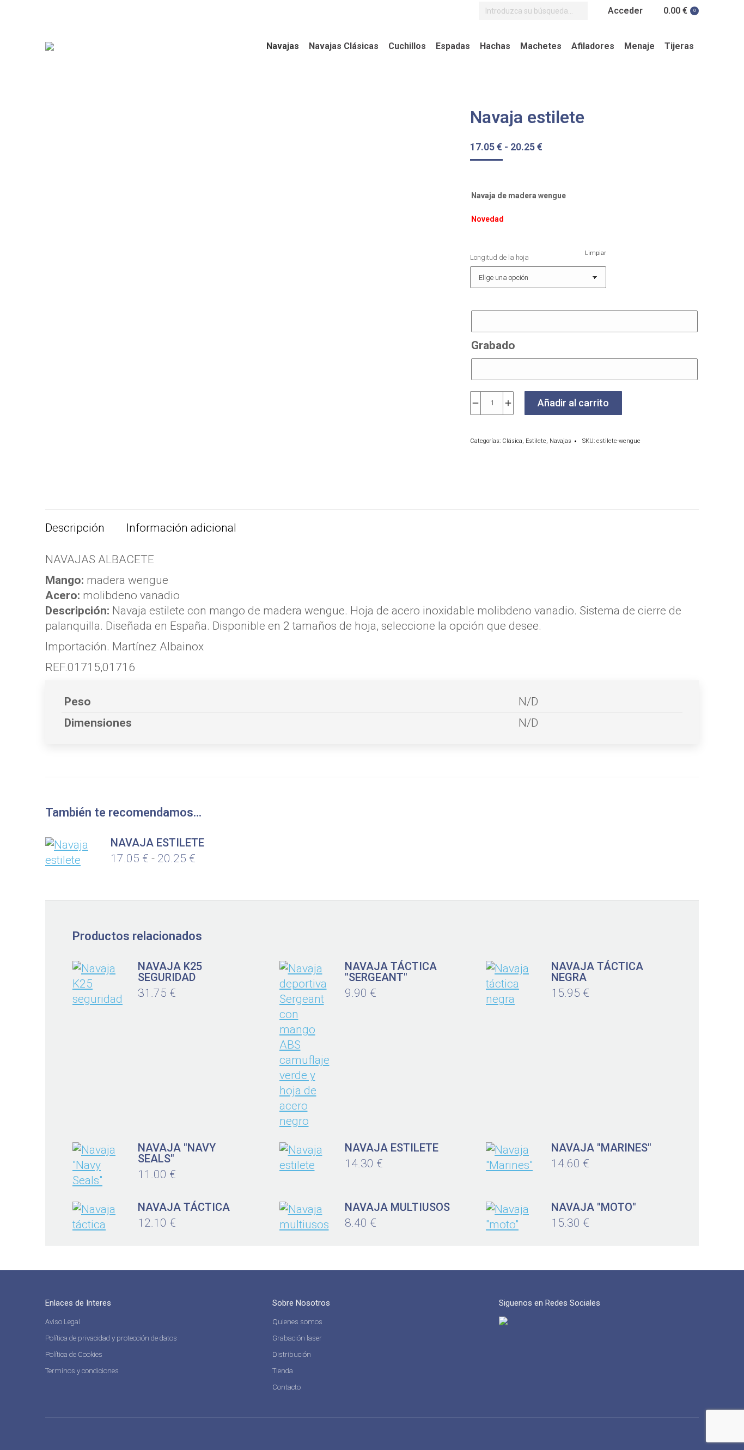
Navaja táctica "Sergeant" (391, 972)
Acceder (625, 10)
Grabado (493, 345)
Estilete (536, 440)
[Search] (576, 11)
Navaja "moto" (593, 1207)
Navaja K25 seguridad (170, 972)
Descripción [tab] (75, 527)
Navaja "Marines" (601, 1147)
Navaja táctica (184, 1207)
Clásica (512, 440)
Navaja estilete (157, 842)
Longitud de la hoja (499, 257)
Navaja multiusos (397, 1207)
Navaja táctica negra (597, 972)
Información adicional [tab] (181, 527)
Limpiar (595, 253)
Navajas (560, 440)
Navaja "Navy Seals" (177, 1153)
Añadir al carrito (573, 403)
